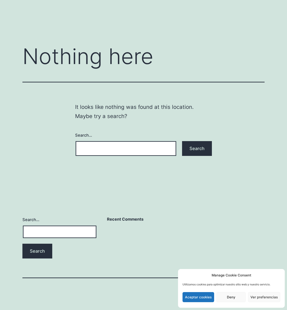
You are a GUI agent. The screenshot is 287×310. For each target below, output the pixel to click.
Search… (83, 135)
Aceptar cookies (198, 297)
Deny (231, 297)
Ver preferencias (264, 297)
